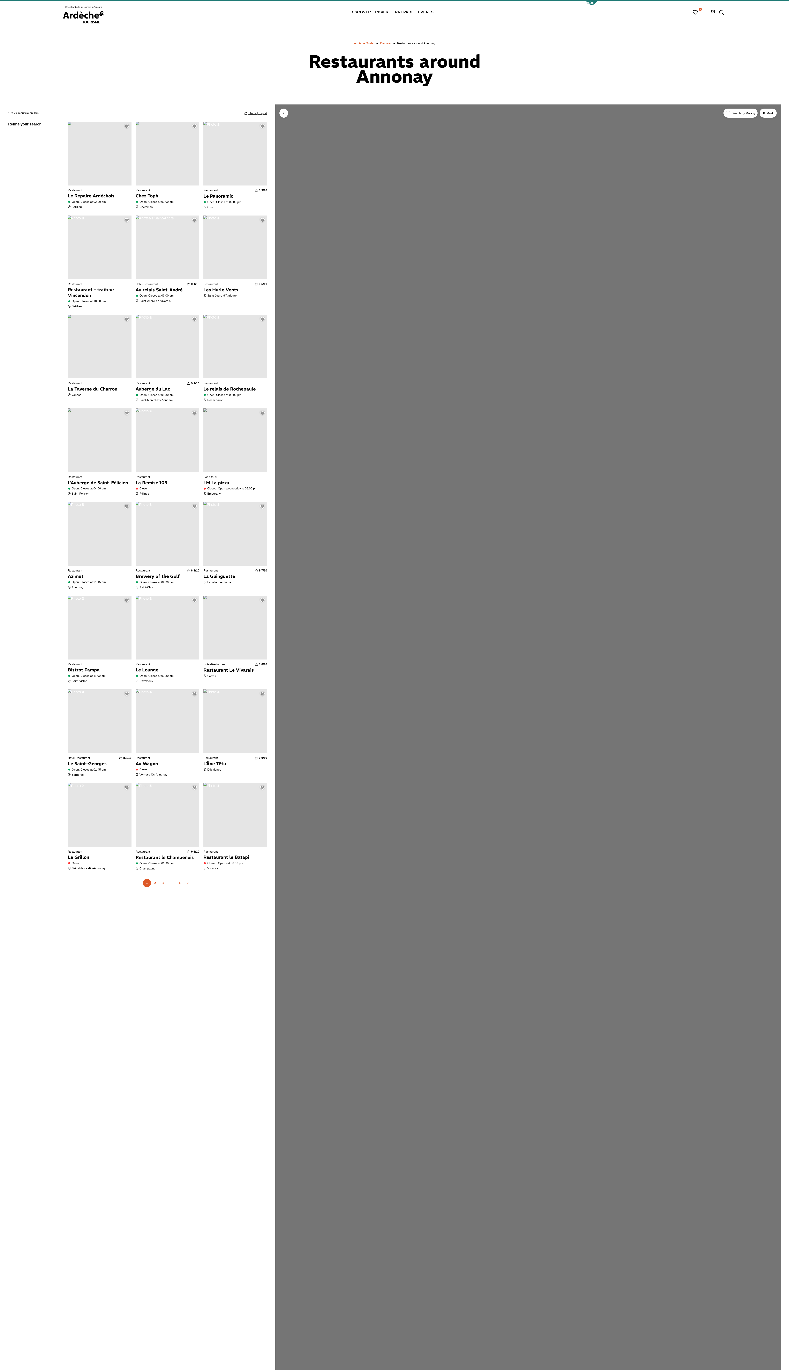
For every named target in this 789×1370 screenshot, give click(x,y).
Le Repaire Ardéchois (91, 196)
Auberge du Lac (153, 389)
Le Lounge (147, 670)
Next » (188, 883)
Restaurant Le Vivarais (228, 670)
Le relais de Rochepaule (229, 389)
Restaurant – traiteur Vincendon (91, 292)
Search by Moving (743, 113)
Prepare (385, 43)
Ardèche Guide (364, 43)
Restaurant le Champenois (165, 857)
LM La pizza (216, 483)
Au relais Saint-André (159, 290)
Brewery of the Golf (158, 576)
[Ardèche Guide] (83, 17)
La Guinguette (219, 576)
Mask (770, 113)
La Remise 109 (151, 483)
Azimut (75, 576)
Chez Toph (147, 196)
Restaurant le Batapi (226, 857)
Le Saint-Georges (87, 763)
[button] (592, 3)
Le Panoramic (218, 196)
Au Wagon (147, 763)
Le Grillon (78, 857)
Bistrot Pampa (84, 670)
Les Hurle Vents (220, 290)
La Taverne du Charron (92, 389)
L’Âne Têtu (214, 763)
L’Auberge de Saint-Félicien (98, 483)
